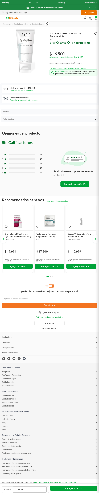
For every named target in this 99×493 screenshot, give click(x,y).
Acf (51, 39)
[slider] (49, 5)
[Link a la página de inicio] (6, 24)
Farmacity (5, 2)
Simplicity (61, 2)
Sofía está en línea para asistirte (49, 317)
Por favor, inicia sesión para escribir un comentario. (74, 184)
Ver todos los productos (57, 201)
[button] (89, 7)
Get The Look (33, 2)
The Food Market (91, 2)
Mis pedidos (90, 13)
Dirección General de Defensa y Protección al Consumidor (55, 482)
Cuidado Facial (38, 24)
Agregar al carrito (73, 488)
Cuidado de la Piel (21, 24)
